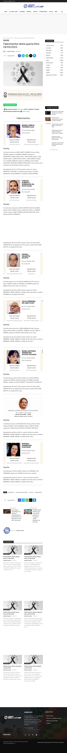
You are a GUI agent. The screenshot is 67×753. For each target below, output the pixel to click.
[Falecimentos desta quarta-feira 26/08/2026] (33, 550)
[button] (62, 12)
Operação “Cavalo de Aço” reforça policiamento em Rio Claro (58, 144)
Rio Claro (31, 492)
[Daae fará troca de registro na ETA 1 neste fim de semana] (48, 138)
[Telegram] (34, 55)
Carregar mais (54, 149)
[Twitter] (23, 55)
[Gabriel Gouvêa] (4, 51)
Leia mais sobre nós (34, 724)
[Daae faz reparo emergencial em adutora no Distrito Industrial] (48, 119)
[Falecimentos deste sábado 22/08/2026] (33, 659)
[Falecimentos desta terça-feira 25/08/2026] (12, 605)
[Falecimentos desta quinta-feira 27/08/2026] (12, 550)
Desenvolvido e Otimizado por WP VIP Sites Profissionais (51, 742)
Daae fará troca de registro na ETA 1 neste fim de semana (57, 138)
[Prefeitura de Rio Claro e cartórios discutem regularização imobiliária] (48, 132)
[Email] (30, 55)
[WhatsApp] (27, 55)
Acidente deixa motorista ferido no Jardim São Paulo (57, 125)
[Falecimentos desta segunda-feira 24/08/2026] (33, 605)
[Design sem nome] (33, 23)
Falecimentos (10, 38)
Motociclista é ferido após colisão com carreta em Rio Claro (57, 113)
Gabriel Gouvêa (11, 51)
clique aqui (25, 111)
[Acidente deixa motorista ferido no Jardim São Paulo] (48, 125)
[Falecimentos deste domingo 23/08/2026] (12, 659)
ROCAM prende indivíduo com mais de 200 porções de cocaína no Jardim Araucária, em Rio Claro (37, 516)
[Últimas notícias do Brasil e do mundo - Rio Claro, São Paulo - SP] (12, 717)
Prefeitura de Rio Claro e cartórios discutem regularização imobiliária (57, 132)
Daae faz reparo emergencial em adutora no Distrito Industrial (57, 119)
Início (4, 38)
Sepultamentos (38, 492)
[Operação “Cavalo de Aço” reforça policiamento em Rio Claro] (48, 144)
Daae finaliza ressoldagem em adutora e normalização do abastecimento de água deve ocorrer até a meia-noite (16, 515)
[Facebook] (19, 55)
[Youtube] (36, 734)
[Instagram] (29, 734)
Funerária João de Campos (22, 492)
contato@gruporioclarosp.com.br (32, 729)
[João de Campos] (23, 94)
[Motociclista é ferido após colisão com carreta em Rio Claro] (48, 113)
